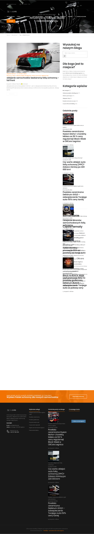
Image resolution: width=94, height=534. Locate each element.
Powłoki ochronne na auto (69, 101)
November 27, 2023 (67, 245)
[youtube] (74, 6)
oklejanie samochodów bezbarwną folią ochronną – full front (33, 79)
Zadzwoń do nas (14, 430)
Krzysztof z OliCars (68, 145)
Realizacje (63, 16)
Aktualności (27, 16)
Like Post (18, 84)
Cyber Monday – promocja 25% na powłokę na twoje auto (74, 250)
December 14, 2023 (67, 218)
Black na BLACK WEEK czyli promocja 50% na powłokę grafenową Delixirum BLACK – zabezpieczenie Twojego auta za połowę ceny (75, 281)
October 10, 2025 (67, 160)
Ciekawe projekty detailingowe (70, 93)
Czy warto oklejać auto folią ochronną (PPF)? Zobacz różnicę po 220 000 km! (74, 166)
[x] (71, 6)
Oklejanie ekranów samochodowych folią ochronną (74, 223)
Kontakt (70, 16)
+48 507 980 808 (14, 432)
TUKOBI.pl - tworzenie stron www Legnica (53, 530)
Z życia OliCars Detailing (69, 103)
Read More (12, 94)
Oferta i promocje (67, 95)
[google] (78, 6)
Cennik (56, 16)
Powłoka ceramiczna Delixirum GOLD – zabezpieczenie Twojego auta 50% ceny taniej (75, 196)
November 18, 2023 (67, 273)
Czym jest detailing (37, 16)
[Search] (64, 56)
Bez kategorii (66, 90)
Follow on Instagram (78, 421)
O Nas (18, 16)
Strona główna (11, 16)
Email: (8, 425)
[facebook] (67, 6)
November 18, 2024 (67, 190)
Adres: (8, 427)
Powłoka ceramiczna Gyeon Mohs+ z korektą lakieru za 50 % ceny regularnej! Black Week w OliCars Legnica (74, 136)
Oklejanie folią (66, 98)
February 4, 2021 (11, 75)
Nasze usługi (48, 16)
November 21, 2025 (67, 129)
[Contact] (8, 431)
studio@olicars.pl (14, 425)
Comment (25, 84)
